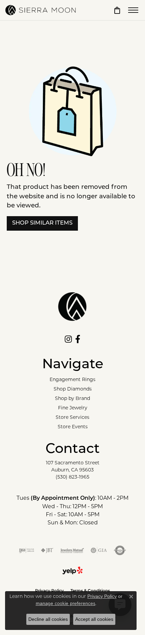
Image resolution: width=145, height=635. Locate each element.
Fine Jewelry (72, 408)
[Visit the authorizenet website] (120, 550)
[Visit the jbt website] (47, 550)
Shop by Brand (72, 398)
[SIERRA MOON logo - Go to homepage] (40, 10)
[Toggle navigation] (133, 10)
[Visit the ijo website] (26, 550)
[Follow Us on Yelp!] (72, 571)
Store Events (73, 427)
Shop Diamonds (73, 389)
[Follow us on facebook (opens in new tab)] (77, 339)
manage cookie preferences (65, 603)
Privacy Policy (102, 596)
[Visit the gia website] (99, 550)
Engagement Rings (72, 379)
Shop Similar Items (42, 223)
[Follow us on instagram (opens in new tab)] (68, 339)
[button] (117, 10)
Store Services (72, 417)
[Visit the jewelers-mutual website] (72, 550)
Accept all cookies (94, 619)
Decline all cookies (48, 619)
